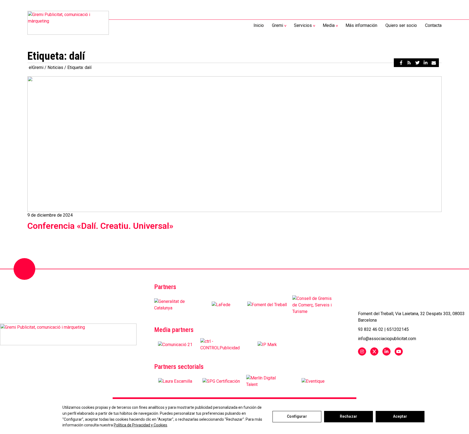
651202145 (398, 329)
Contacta (433, 25)
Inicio (258, 25)
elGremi (36, 67)
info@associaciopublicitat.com (387, 338)
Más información (361, 25)
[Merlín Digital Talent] (267, 381)
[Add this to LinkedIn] (426, 62)
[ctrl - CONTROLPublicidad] (221, 344)
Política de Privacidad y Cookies (140, 425)
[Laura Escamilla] (175, 381)
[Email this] (434, 62)
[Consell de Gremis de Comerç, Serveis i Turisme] (313, 304)
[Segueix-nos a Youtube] (399, 351)
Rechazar (348, 416)
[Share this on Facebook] (401, 62)
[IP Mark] (267, 344)
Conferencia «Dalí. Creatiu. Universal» (100, 226)
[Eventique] (313, 381)
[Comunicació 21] (175, 345)
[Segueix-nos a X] (374, 351)
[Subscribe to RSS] (409, 62)
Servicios (303, 25)
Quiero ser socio (401, 25)
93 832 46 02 (370, 329)
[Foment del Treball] (267, 305)
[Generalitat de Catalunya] (175, 304)
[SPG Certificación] (221, 381)
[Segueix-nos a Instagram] (362, 351)
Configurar (297, 416)
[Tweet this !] (417, 62)
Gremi (277, 25)
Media (329, 25)
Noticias (55, 67)
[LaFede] (221, 305)
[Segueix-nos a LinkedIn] (386, 351)
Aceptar (400, 416)
